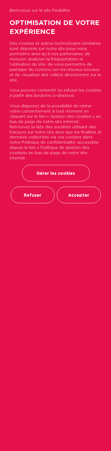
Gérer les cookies (55, 172)
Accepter (78, 194)
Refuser (32, 194)
